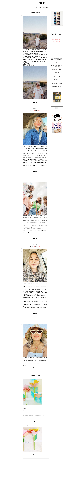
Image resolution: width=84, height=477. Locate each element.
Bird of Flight (28, 63)
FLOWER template (24, 408)
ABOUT (36, 7)
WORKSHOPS (44, 7)
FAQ (38, 7)
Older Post (45, 462)
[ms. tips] (57, 125)
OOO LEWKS (35, 320)
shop (61, 85)
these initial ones (24, 56)
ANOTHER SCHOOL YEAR (35, 178)
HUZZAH (34, 110)
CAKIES (42, 475)
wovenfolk (28, 64)
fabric (52, 61)
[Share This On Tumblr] (36, 102)
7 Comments (38, 110)
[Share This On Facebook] (34, 102)
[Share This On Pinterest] (35, 102)
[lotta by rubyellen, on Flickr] (57, 130)
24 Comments (38, 246)
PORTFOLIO (41, 7)
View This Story (35, 100)
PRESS (47, 7)
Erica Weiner (32, 56)
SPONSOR (57, 41)
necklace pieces (29, 362)
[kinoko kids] (57, 117)
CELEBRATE (60, 39)
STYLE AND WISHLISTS (35, 12)
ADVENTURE (56, 39)
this (32, 363)
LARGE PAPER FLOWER (35, 375)
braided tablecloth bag (59, 68)
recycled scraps (57, 57)
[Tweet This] (33, 102)
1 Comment (38, 321)
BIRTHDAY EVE (35, 108)
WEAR (60, 41)
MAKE (53, 41)
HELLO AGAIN (35, 244)
